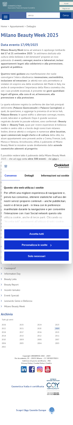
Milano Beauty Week (14, 306)
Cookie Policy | (40, 363)
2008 (39, 339)
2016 (39, 332)
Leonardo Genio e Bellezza (18, 300)
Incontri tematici (12, 290)
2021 (22, 328)
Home (4, 26)
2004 (39, 343)
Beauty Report (11, 284)
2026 (4, 325)
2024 (39, 325)
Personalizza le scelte (34, 244)
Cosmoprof (10, 268)
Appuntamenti (17, 26)
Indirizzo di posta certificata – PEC (36, 361)
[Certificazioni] (53, 387)
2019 (57, 328)
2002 (4, 347)
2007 (57, 339)
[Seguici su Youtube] (48, 369)
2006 (4, 343)
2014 (4, 336)
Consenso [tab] (11, 175)
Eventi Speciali (11, 295)
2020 (39, 328)
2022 (4, 328)
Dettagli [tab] (29, 175)
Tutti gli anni (7, 319)
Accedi (66, 3)
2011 (57, 336)
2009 (22, 339)
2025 (22, 325)
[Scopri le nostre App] (52, 410)
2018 (4, 332)
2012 (39, 336)
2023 (57, 325)
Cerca (66, 15)
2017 (22, 332)
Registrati (66, 8)
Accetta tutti (36, 233)
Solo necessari (36, 255)
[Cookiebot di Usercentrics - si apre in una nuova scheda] (54, 166)
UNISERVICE (35, 356)
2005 (22, 343)
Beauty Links (10, 279)
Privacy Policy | (27, 363)
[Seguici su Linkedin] (24, 369)
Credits (49, 363)
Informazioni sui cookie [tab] (55, 175)
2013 (22, 336)
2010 (4, 339)
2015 (57, 332)
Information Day (12, 273)
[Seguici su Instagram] (40, 369)
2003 (57, 343)
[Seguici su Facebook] (32, 369)
